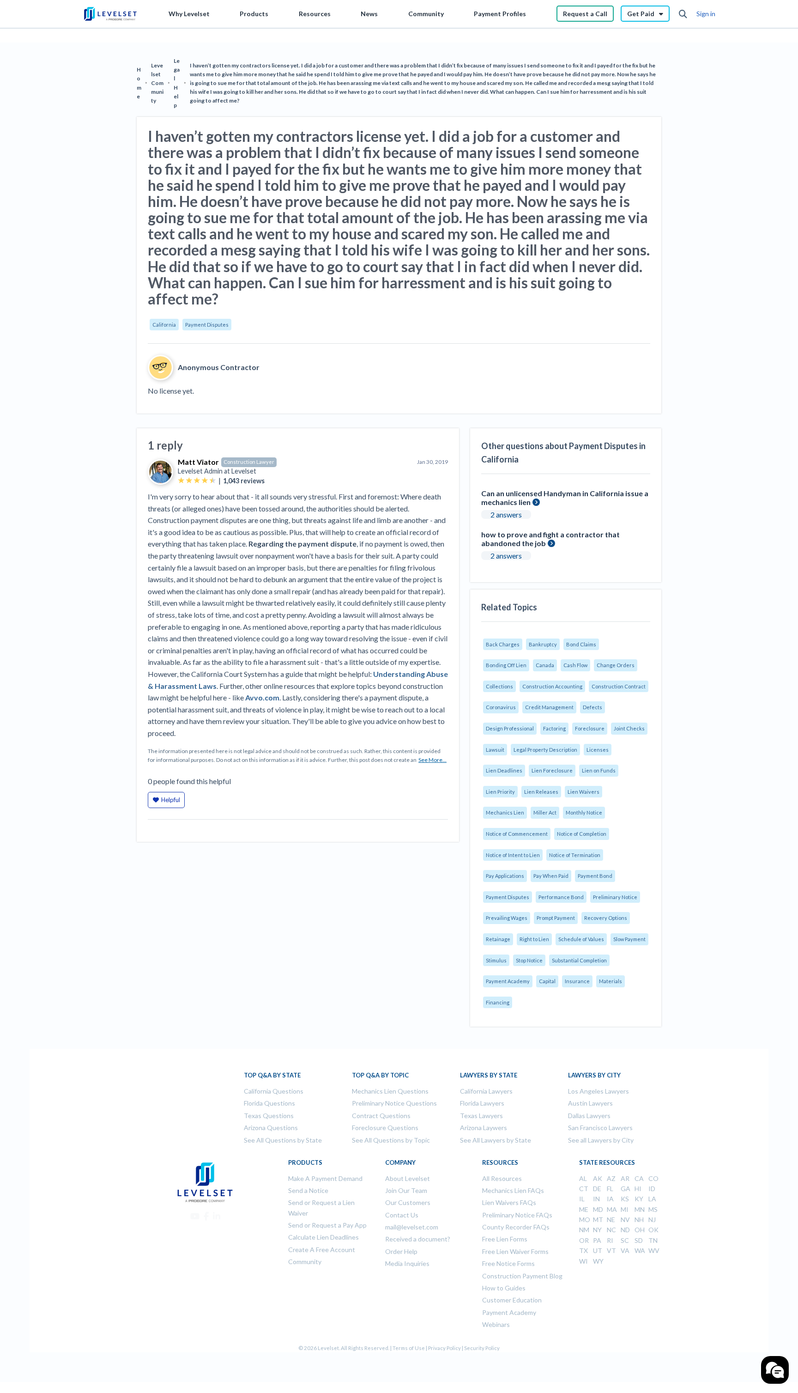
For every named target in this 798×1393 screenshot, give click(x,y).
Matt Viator (198, 461)
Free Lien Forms (504, 1239)
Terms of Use (409, 1348)
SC (625, 1240)
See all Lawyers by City (601, 1140)
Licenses (597, 750)
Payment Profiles (500, 14)
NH (639, 1219)
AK (597, 1178)
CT (583, 1188)
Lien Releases (541, 792)
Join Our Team (406, 1190)
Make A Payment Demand (325, 1178)
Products (254, 14)
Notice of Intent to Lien (513, 855)
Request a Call (585, 14)
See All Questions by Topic (391, 1140)
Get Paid (640, 14)
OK (653, 1230)
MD (598, 1209)
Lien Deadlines (504, 770)
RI (610, 1240)
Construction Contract (619, 686)
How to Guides (504, 1288)
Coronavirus (501, 707)
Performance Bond (561, 897)
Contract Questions (381, 1115)
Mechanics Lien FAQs (513, 1190)
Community (426, 14)
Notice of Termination (574, 855)
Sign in (705, 14)
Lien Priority (500, 792)
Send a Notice (308, 1190)
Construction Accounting (552, 686)
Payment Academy (508, 981)
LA (652, 1199)
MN (640, 1209)
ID (651, 1188)
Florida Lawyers (482, 1103)
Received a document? (417, 1239)
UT (597, 1250)
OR (584, 1240)
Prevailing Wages (506, 918)
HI (638, 1188)
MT (598, 1219)
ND (625, 1230)
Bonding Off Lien (506, 665)
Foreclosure (590, 728)
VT (611, 1250)
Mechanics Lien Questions (390, 1091)
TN (653, 1240)
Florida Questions (269, 1103)
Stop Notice (529, 960)
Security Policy (482, 1348)
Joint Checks (629, 728)
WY (598, 1261)
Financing (497, 1002)
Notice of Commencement (517, 834)
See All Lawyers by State (495, 1140)
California (164, 325)
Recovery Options (605, 918)
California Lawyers (486, 1091)
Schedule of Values (581, 939)
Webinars (496, 1324)
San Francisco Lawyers (600, 1127)
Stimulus (496, 960)
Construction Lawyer (249, 462)
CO (653, 1178)
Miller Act (544, 812)
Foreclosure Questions (385, 1127)
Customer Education (512, 1300)
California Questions (273, 1091)
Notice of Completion (581, 834)
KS (625, 1199)
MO (584, 1219)
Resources (315, 14)
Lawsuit (495, 750)
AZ (611, 1178)
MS (653, 1209)
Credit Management (549, 707)
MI (625, 1209)
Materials (610, 981)
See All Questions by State (283, 1140)
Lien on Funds (599, 770)
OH (640, 1230)
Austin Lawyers (590, 1103)
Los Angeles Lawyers (598, 1091)
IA (610, 1199)
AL (583, 1178)
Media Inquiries (407, 1263)
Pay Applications (505, 876)
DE (597, 1188)
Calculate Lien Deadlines (323, 1237)
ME (583, 1209)
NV (625, 1219)
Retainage (498, 939)
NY (597, 1230)
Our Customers (407, 1202)
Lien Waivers (583, 792)
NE (611, 1219)
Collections (499, 686)
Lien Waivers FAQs (509, 1202)
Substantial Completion (579, 960)
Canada (545, 665)
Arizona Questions (271, 1127)
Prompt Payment (556, 918)
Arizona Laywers (483, 1127)
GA (625, 1188)
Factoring (554, 728)
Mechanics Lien (505, 812)
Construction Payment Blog (522, 1276)
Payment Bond (595, 876)
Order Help (401, 1251)
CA (639, 1178)
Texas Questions (269, 1115)
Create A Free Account (321, 1249)
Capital (547, 981)
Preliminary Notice (615, 897)
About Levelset (407, 1178)
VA (625, 1250)
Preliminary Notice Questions (394, 1103)
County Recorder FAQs (516, 1227)
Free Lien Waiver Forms (515, 1251)
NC (611, 1230)
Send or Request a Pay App (327, 1225)
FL (610, 1188)
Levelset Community (157, 83)
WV (653, 1250)
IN (596, 1199)
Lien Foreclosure (552, 770)
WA (640, 1250)
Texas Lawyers (481, 1115)
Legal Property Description (545, 750)
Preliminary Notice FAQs (517, 1215)
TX (583, 1250)
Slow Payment (629, 939)
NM (584, 1230)
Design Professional (510, 728)
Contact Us (401, 1215)
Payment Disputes (207, 325)
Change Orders (616, 665)
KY (639, 1199)
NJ (652, 1219)
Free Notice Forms (508, 1263)
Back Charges (503, 644)
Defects (592, 707)
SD (639, 1240)
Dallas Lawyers (589, 1115)
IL (582, 1199)
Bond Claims (581, 644)
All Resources (502, 1178)
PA (597, 1240)
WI (583, 1261)
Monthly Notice (584, 812)
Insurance (577, 981)
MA (612, 1209)
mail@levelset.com (411, 1227)
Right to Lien (534, 939)
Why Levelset (189, 14)
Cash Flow (575, 665)
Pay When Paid (550, 876)
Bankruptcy (543, 644)
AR (625, 1178)
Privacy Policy (444, 1348)
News (369, 14)
